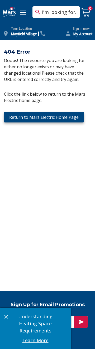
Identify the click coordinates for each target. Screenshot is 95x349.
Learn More (35, 340)
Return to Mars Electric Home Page (44, 117)
